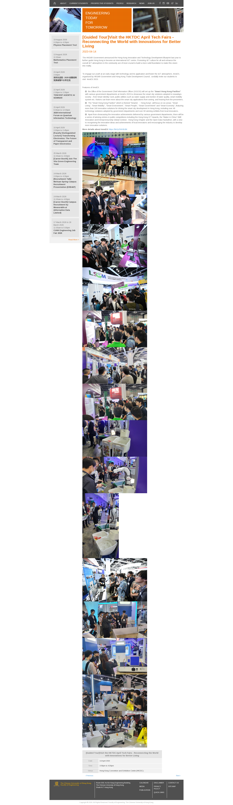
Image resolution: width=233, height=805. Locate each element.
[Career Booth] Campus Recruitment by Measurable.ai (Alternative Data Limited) (65, 207)
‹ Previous (89, 776)
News (141, 3)
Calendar (143, 783)
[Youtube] (168, 3)
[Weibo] (173, 3)
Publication (144, 790)
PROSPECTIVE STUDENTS (102, 3)
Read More (73, 240)
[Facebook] (160, 3)
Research (131, 3)
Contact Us (173, 783)
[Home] (54, 3)
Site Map (172, 786)
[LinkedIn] (177, 3)
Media (142, 786)
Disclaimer (159, 783)
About (63, 3)
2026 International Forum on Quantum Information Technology (65, 115)
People (120, 3)
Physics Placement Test (65, 45)
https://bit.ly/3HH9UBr (118, 129)
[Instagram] (164, 3)
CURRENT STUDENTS (78, 3)
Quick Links (159, 792)
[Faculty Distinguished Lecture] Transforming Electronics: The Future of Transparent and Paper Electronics (65, 138)
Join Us (151, 3)
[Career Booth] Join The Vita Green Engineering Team (65, 161)
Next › (178, 776)
